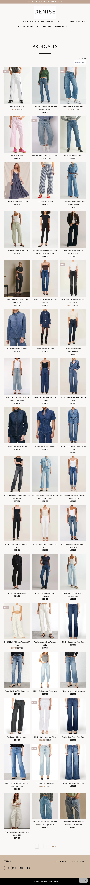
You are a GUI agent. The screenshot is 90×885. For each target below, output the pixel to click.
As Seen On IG (61, 26)
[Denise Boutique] (45, 12)
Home (25, 22)
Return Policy (62, 861)
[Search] (79, 22)
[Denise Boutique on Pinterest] (13, 868)
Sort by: (82, 59)
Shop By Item (36, 22)
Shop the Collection (28, 26)
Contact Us (78, 861)
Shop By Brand (53, 22)
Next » (53, 846)
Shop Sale (46, 26)
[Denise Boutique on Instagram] (21, 868)
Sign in (73, 22)
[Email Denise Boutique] (28, 868)
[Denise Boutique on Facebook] (6, 868)
